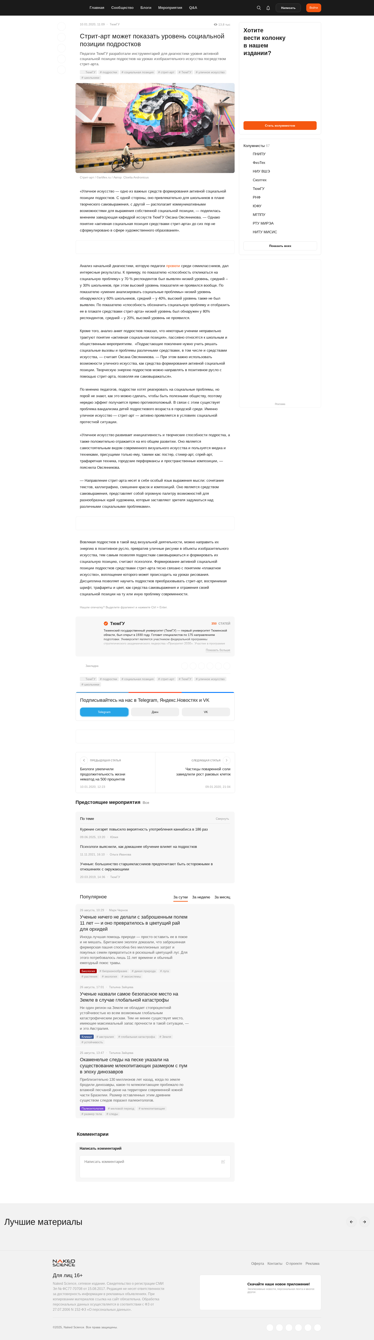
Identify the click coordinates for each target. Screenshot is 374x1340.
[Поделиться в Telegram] (61, 59)
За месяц (222, 897)
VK (206, 712)
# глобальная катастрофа (136, 1036)
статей (220, 623)
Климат (87, 1036)
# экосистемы (131, 976)
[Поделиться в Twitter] (61, 48)
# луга (164, 971)
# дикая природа (144, 971)
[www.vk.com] (279, 1327)
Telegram (104, 712)
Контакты (275, 1263)
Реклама (312, 1263)
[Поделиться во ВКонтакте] (61, 69)
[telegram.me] (308, 1327)
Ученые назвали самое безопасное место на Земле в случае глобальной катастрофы (129, 997)
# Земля (165, 1036)
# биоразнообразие (113, 971)
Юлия (114, 837)
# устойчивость (92, 1042)
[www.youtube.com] (289, 1327)
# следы (112, 1114)
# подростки (108, 72)
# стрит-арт (166, 72)
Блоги (145, 8)
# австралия (105, 1036)
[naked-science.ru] (317, 1327)
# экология (109, 976)
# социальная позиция (138, 72)
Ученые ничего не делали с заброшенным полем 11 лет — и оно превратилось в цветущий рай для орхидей (133, 923)
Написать (288, 8)
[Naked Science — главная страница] (70, 7)
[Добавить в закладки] (61, 26)
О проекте (294, 1263)
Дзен (155, 712)
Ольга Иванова (120, 854)
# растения (89, 976)
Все (146, 803)
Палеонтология (92, 1108)
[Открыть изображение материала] (155, 128)
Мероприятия (170, 8)
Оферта (257, 1263)
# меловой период (121, 1108)
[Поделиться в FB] (61, 37)
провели (173, 266)
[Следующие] (364, 1222)
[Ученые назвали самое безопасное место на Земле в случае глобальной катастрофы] (211, 1010)
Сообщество (122, 8)
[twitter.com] (270, 1327)
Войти (314, 7)
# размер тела (92, 1114)
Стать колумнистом (280, 125)
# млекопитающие (152, 1108)
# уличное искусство (210, 72)
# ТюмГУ (185, 72)
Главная (97, 8)
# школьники (90, 77)
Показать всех (280, 246)
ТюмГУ (115, 24)
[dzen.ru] (298, 1327)
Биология (88, 971)
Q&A (193, 8)
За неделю (201, 897)
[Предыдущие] (351, 1222)
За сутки (180, 897)
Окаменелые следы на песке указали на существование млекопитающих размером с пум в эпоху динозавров (133, 1065)
